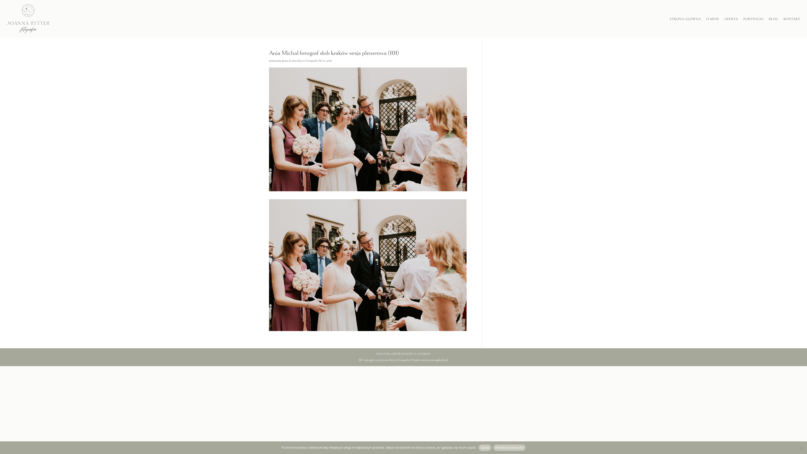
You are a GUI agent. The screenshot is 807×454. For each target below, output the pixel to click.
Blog (773, 19)
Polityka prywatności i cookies (403, 354)
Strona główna (685, 19)
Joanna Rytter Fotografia (303, 60)
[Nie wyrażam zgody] (802, 448)
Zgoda (485, 447)
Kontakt (791, 19)
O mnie (712, 19)
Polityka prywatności (509, 447)
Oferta (731, 19)
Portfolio (753, 19)
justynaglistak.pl (438, 360)
